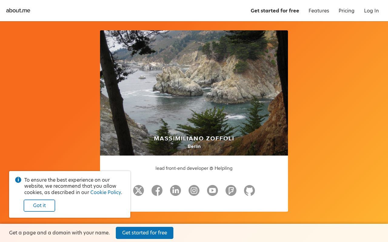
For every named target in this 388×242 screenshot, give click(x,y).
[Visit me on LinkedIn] (175, 193)
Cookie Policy (105, 192)
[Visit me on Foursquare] (231, 193)
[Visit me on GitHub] (249, 193)
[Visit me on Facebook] (157, 193)
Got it (39, 205)
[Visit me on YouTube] (212, 193)
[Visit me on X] (138, 193)
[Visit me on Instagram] (194, 193)
